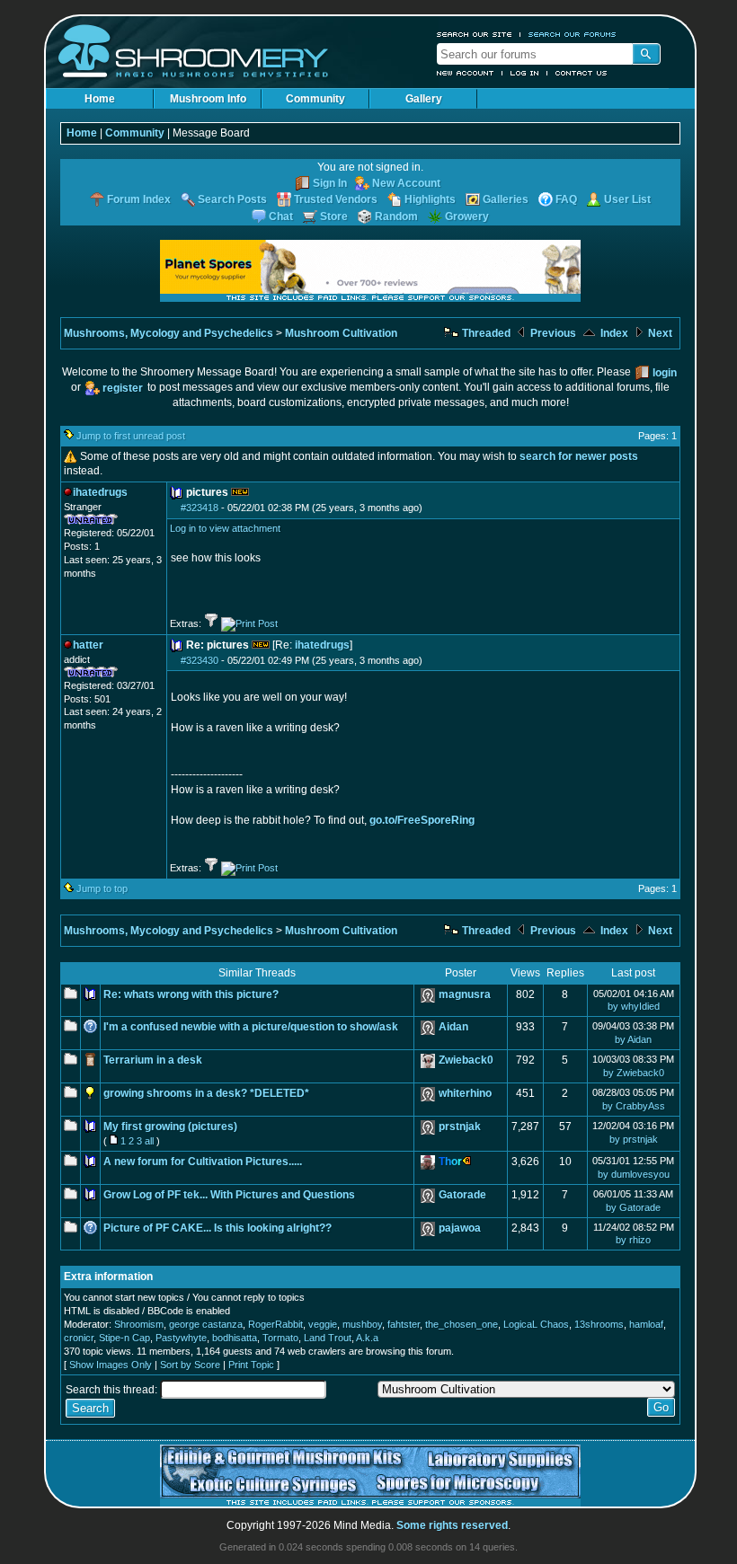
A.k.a (367, 1337)
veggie (322, 1324)
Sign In (330, 183)
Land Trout (327, 1337)
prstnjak (460, 1126)
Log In (525, 72)
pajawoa (460, 1228)
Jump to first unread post (130, 435)
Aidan (453, 1027)
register (122, 388)
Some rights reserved (452, 1525)
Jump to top (102, 888)
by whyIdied (634, 1006)
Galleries (505, 199)
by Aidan (633, 1039)
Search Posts (232, 199)
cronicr (78, 1337)
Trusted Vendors (335, 199)
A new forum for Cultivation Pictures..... (202, 1161)
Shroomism (139, 1324)
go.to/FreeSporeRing (422, 820)
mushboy (362, 1324)
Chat (281, 216)
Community (315, 99)
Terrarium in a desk (152, 1060)
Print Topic (251, 1364)
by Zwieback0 (633, 1072)
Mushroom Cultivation (341, 333)
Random (396, 216)
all (149, 1140)
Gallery (423, 99)
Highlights (430, 199)
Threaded (485, 333)
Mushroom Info (208, 99)
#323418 (199, 507)
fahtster (403, 1324)
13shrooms (599, 1324)
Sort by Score (190, 1364)
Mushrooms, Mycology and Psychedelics (168, 333)
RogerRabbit (275, 1324)
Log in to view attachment (225, 528)
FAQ (566, 199)
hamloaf (646, 1324)
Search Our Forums (572, 34)
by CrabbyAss (633, 1105)
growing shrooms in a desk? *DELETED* (206, 1093)
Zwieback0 (466, 1060)
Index (613, 333)
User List (627, 199)
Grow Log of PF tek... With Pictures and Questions (229, 1194)
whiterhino (465, 1093)
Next (658, 333)
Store (334, 216)
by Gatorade (633, 1207)
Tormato (280, 1337)
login (665, 373)
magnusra (465, 994)
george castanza (206, 1324)
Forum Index (139, 199)
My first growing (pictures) (170, 1126)
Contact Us (581, 72)
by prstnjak (633, 1139)
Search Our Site (474, 34)
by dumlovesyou (634, 1174)
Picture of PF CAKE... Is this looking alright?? (217, 1228)
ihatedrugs (322, 645)
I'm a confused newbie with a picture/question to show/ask (250, 1027)
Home (99, 99)
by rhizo (633, 1239)
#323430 (199, 660)
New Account (465, 72)
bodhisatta (234, 1337)
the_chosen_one (461, 1324)
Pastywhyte (181, 1337)
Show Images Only (110, 1364)
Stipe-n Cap (124, 1337)
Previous (552, 333)
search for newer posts (578, 456)
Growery (467, 216)
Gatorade (462, 1194)
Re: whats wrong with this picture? (191, 994)
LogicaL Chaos (536, 1324)
